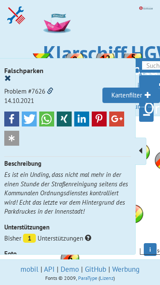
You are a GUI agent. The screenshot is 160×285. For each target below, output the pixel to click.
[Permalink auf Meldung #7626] (50, 91)
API (49, 269)
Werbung (126, 269)
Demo (70, 269)
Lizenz (106, 278)
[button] (11, 119)
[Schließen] (7, 78)
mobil (29, 269)
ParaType (87, 278)
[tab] (131, 95)
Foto (10, 254)
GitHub (95, 269)
